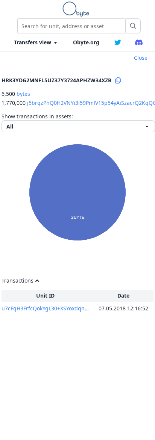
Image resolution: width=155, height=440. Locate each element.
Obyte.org (86, 42)
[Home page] (77, 9)
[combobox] (71, 25)
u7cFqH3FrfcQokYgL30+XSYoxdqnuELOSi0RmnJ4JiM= (67, 308)
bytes (23, 93)
